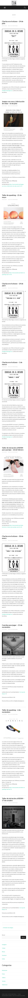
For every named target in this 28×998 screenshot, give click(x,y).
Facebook (4, 955)
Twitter (3, 948)
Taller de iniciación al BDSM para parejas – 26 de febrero (12, 449)
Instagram (4, 944)
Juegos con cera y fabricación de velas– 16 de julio (13, 102)
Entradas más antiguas (7, 927)
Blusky (3, 951)
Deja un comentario (13, 25)
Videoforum (4, 984)
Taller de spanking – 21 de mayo (12, 196)
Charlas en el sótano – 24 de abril (12, 285)
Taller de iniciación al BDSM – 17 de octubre (13, 799)
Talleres (3, 977)
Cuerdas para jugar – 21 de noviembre (12, 626)
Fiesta (3, 974)
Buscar (3, 935)
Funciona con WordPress (9, 994)
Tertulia (3, 981)
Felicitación (4, 970)
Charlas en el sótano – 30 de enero (12, 537)
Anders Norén (21, 995)
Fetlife (3, 958)
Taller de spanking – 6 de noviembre (11, 711)
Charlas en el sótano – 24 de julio (12, 22)
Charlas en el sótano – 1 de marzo (12, 363)
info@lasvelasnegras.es (7, 90)
